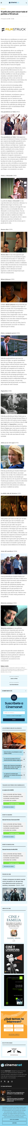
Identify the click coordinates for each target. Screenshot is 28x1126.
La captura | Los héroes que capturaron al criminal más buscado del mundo (13, 775)
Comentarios (7, 691)
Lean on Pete (14, 678)
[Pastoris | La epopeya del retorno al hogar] (14, 740)
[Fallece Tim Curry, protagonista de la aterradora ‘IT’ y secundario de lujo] (3, 1093)
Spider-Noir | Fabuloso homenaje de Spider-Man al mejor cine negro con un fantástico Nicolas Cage (13, 767)
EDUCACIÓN (19, 1026)
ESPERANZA (8, 1030)
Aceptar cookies (14, 804)
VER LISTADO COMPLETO (14, 1034)
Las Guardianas (14, 684)
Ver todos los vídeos (9, 807)
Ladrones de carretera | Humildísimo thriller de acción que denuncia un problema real (15, 1100)
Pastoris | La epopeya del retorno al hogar (14, 745)
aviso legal (18, 715)
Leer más (14, 1122)
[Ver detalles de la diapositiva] (14, 1051)
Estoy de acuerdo (14, 1119)
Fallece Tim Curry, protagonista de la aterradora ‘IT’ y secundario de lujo (15, 1093)
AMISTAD (8, 1026)
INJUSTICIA (19, 1030)
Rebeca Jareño (5, 666)
